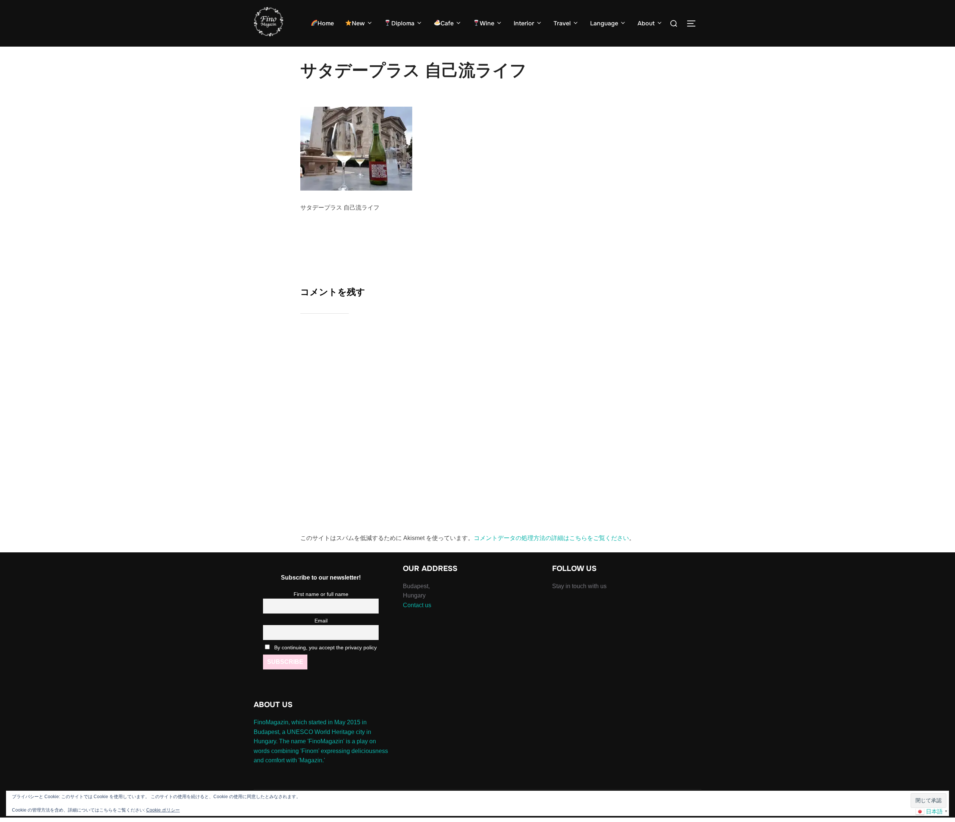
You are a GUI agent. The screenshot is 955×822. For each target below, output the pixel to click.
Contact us (417, 605)
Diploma (402, 23)
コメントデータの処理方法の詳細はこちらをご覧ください (551, 538)
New (358, 23)
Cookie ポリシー (163, 810)
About (646, 23)
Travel (562, 23)
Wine (487, 23)
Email (321, 621)
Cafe (447, 23)
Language (604, 23)
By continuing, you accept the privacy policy (325, 647)
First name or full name (321, 594)
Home (325, 23)
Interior (524, 23)
